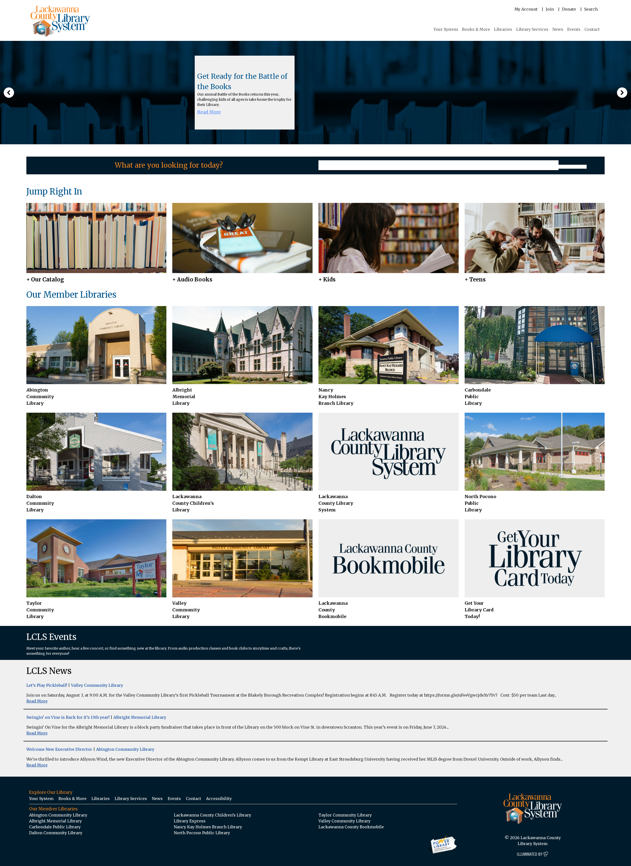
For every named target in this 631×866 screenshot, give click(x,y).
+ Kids (326, 279)
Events (573, 29)
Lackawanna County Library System (335, 503)
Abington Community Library (125, 749)
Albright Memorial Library (183, 396)
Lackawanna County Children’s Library (193, 503)
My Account (526, 9)
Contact (592, 29)
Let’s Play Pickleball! (46, 685)
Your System (446, 29)
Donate (569, 9)
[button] (9, 92)
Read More (209, 112)
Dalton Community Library (40, 503)
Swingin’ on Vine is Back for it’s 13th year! (67, 717)
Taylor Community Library (40, 609)
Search (591, 9)
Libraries (503, 29)
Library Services (532, 29)
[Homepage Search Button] (572, 167)
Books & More (476, 29)
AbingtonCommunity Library (40, 396)
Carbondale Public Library (478, 396)
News (557, 29)
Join (550, 9)
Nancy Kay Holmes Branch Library (335, 396)
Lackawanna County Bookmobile (333, 609)
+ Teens (475, 279)
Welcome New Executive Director (59, 749)
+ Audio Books (192, 279)
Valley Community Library (186, 609)
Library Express (190, 820)
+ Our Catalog (45, 279)
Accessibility (219, 798)
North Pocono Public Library (480, 503)
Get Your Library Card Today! (479, 609)
